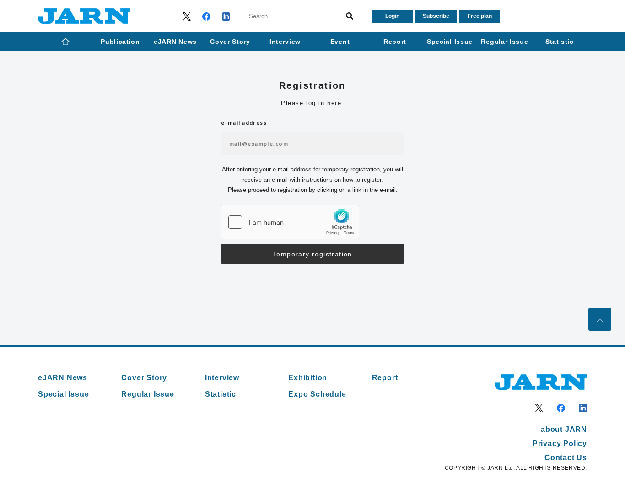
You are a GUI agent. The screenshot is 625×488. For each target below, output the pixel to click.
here (334, 103)
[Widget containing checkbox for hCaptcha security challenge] (290, 222)
